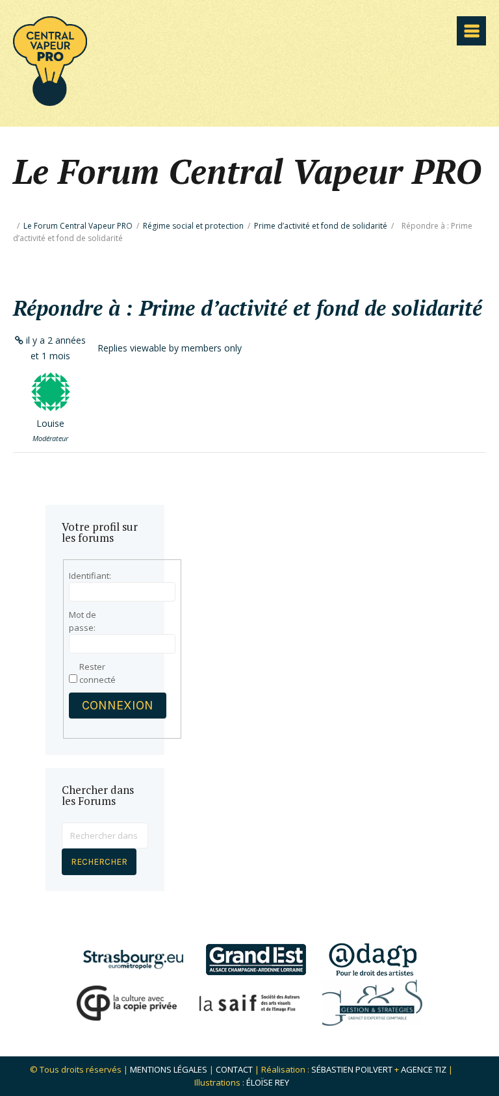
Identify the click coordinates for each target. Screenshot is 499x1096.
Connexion (117, 705)
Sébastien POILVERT (351, 1069)
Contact (234, 1069)
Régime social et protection (193, 225)
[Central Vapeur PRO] (50, 101)
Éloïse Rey (267, 1082)
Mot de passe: (82, 621)
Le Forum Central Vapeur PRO (78, 225)
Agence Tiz (423, 1069)
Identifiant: (90, 575)
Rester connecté (97, 673)
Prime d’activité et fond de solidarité (320, 225)
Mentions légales (168, 1069)
